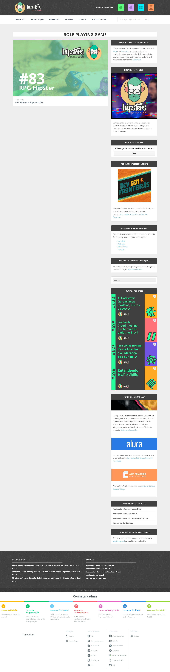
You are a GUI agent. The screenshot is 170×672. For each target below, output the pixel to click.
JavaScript (58, 617)
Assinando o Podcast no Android (120, 7)
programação (37, 19)
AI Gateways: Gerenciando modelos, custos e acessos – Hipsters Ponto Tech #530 (45, 566)
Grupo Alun (125, 51)
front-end (20, 19)
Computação (34, 616)
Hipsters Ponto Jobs (135, 269)
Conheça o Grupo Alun (129, 430)
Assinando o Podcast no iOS (130, 7)
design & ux (54, 19)
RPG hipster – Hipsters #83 (29, 102)
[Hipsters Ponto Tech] (28, 7)
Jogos (15, 614)
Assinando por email (95, 575)
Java (27, 616)
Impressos (102, 617)
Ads (128, 614)
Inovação (121, 249)
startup (82, 19)
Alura (115, 51)
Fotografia (110, 617)
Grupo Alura (28, 634)
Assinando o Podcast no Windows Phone (140, 7)
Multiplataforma (7, 614)
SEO (124, 614)
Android (4, 617)
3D (99, 614)
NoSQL (149, 617)
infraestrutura (99, 19)
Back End (121, 244)
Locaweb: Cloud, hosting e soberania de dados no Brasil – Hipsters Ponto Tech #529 (46, 573)
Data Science (122, 247)
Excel (159, 614)
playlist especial (119, 541)
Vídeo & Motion (106, 614)
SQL (163, 614)
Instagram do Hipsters (123, 523)
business (69, 19)
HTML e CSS (54, 614)
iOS (19, 614)
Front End (121, 241)
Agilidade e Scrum (136, 614)
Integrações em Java (33, 619)
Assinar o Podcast (104, 7)
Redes (83, 621)
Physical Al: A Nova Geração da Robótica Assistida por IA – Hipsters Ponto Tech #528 (46, 579)
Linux (76, 616)
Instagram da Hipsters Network (151, 7)
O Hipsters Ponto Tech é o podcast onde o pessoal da (133, 48)
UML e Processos (129, 617)
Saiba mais (137, 60)
